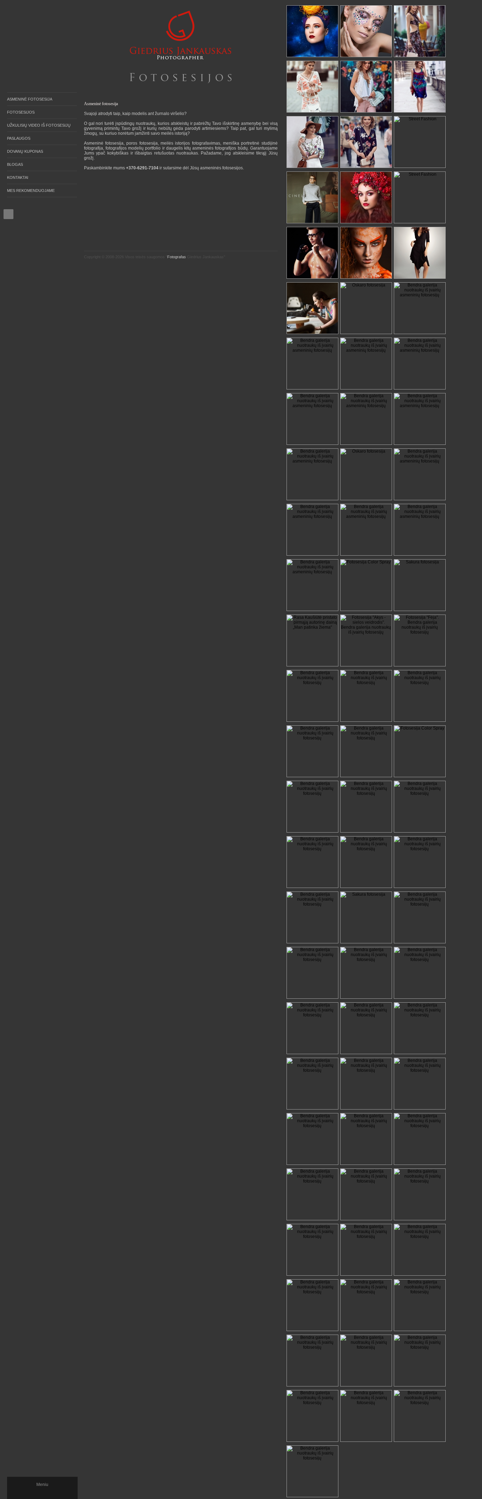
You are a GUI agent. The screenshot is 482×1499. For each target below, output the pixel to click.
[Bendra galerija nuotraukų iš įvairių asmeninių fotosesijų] (312, 252)
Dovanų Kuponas (25, 151)
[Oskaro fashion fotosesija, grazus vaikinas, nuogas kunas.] (366, 308)
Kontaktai (17, 177)
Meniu (42, 1484)
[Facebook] (8, 214)
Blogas (15, 164)
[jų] (366, 1249)
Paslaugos (18, 138)
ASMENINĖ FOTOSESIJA (29, 99)
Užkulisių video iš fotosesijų (39, 125)
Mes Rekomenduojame (31, 190)
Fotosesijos (21, 112)
